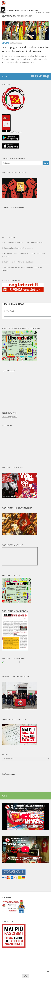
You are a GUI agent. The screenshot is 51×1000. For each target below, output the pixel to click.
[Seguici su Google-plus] (47, 76)
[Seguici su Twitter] (40, 76)
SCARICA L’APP (16, 132)
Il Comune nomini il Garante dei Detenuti (19, 262)
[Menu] (48, 3)
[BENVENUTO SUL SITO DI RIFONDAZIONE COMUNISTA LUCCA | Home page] (4, 3)
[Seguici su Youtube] (44, 76)
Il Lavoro (5, 43)
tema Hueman (37, 988)
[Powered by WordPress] (18, 988)
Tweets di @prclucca (9, 417)
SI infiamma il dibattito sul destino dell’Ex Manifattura (23, 243)
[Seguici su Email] (32, 76)
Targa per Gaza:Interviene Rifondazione (18, 248)
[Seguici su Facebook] (36, 76)
